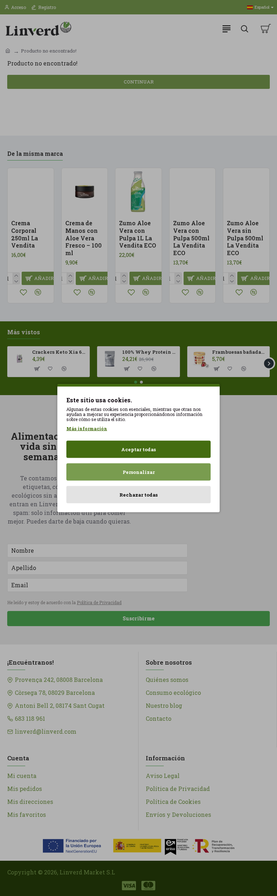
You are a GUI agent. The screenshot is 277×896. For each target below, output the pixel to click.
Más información (86, 428)
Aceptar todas (138, 449)
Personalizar (139, 472)
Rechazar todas (138, 495)
